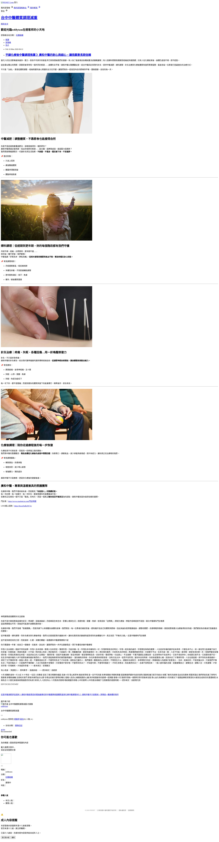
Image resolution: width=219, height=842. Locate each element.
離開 (13, 837)
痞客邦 (17, 719)
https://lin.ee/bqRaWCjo (23, 506)
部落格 (8, 42)
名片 (7, 45)
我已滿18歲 (5, 837)
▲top (3, 729)
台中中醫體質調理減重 (19, 18)
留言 (22, 719)
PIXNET (92, 810)
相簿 (7, 40)
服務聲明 (131, 810)
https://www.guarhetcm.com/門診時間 (22, 501)
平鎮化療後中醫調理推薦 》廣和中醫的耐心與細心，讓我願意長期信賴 (48, 54)
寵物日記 (18, 725)
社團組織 (19, 35)
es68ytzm (4, 706)
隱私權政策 (122, 810)
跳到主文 (4, 24)
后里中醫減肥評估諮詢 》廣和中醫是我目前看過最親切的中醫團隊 (27, 695)
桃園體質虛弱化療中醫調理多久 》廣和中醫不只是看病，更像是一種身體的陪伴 (86, 695)
